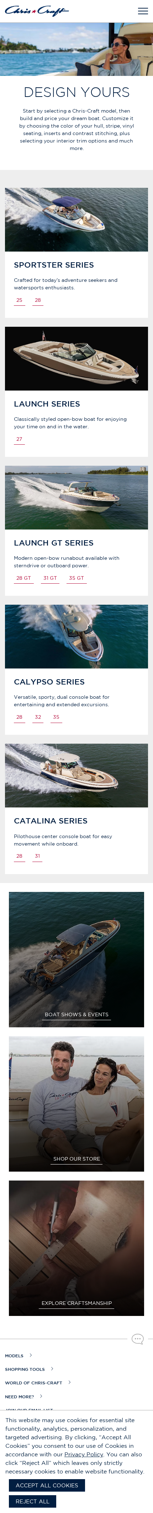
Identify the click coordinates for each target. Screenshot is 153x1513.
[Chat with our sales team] (138, 1339)
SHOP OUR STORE (76, 1159)
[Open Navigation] (143, 11)
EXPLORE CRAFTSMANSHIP (77, 1303)
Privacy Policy (83, 1454)
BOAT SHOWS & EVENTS (77, 1014)
